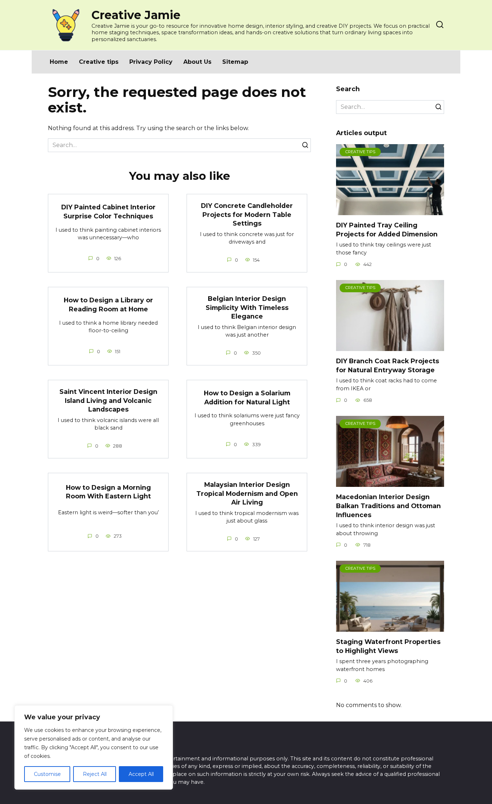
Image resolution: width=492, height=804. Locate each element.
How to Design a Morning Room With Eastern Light (108, 491)
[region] (93, 747)
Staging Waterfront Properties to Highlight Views (388, 646)
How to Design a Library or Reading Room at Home (108, 304)
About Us (197, 61)
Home (59, 61)
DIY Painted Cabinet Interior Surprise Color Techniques (108, 211)
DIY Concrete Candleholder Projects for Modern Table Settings (247, 214)
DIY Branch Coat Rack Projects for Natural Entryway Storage (387, 365)
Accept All (141, 774)
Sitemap (235, 61)
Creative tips (98, 61)
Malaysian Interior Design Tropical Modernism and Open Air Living (247, 493)
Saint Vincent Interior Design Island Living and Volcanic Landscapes (108, 400)
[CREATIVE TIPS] (390, 210)
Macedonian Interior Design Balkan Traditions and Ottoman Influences (388, 505)
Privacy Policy (151, 61)
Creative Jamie (135, 15)
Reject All (95, 774)
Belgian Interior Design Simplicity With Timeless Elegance (247, 307)
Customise (47, 774)
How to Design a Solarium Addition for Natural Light (247, 397)
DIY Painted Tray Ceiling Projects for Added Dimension (387, 229)
